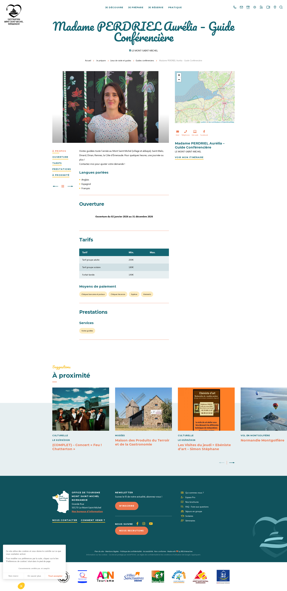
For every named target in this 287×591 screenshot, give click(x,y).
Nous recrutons (131, 530)
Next (232, 462)
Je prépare (135, 7)
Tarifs (57, 163)
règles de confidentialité (149, 554)
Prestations (61, 169)
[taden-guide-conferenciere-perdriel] (110, 107)
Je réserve (155, 7)
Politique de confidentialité (131, 551)
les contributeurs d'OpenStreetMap (221, 122)
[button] (21, 586)
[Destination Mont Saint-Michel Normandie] (13, 14)
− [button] (179, 79)
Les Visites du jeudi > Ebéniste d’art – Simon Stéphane (204, 447)
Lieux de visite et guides (120, 60)
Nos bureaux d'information (87, 511)
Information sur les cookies (96, 554)
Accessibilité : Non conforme (154, 551)
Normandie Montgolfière (262, 440)
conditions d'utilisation (173, 554)
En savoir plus (34, 576)
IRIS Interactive (186, 551)
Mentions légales (112, 551)
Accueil (88, 60)
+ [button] (179, 75)
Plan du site (99, 551)
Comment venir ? (93, 520)
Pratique (175, 7)
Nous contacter (64, 520)
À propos (59, 151)
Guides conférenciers (145, 60)
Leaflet (203, 122)
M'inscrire (126, 506)
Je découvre (114, 7)
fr (248, 6)
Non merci (13, 576)
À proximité (60, 175)
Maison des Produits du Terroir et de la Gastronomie (142, 442)
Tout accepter (55, 576)
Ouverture (60, 157)
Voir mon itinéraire (189, 157)
